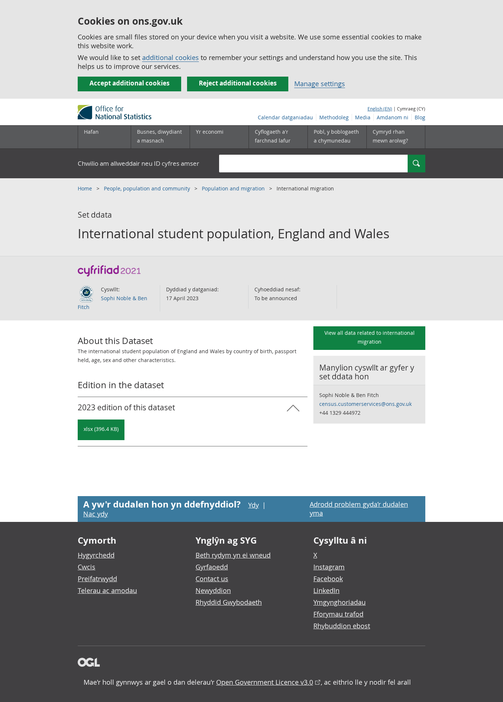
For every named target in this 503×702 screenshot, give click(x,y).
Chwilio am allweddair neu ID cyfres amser (138, 163)
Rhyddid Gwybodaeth (229, 602)
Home (86, 188)
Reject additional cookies (238, 83)
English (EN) (379, 109)
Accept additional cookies (129, 83)
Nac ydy (95, 513)
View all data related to (369, 337)
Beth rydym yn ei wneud (233, 555)
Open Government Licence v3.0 (264, 682)
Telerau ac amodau (107, 590)
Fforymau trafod (338, 614)
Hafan (91, 131)
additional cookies (170, 57)
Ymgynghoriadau (339, 602)
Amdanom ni (392, 117)
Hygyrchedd (96, 555)
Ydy (253, 505)
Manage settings (319, 83)
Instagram (329, 566)
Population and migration (234, 188)
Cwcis (86, 566)
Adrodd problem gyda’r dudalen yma (359, 508)
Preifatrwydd (97, 578)
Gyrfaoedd (212, 566)
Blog (420, 117)
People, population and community (147, 188)
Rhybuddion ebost (341, 625)
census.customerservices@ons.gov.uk (365, 403)
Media (362, 117)
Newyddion (213, 590)
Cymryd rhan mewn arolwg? (390, 136)
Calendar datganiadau (285, 117)
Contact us (212, 578)
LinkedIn (326, 590)
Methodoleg (334, 117)
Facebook (328, 578)
